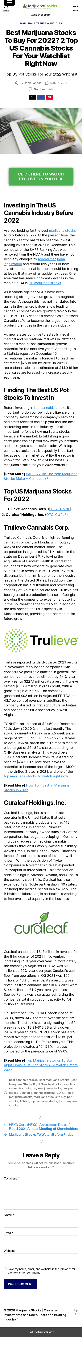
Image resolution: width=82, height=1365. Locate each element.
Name (9, 1215)
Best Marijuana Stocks (54, 1080)
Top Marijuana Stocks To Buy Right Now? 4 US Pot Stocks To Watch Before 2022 (41, 1065)
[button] (32, 97)
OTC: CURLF (56, 515)
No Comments (43, 89)
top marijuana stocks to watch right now (36, 776)
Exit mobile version (41, 1332)
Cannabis (25, 1092)
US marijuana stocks (45, 283)
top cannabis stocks (50, 408)
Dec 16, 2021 (58, 83)
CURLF (61, 1092)
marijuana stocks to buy (50, 1097)
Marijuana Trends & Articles (41, 23)
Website (9, 1251)
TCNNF (24, 1101)
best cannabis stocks (23, 1080)
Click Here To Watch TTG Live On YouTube (41, 176)
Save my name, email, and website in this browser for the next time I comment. (41, 1270)
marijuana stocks (62, 230)
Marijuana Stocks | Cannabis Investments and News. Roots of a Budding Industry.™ (35, 1314)
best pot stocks (58, 1084)
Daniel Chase (32, 83)
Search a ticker (41, 14)
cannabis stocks (44, 1092)
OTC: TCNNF (59, 509)
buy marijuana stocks (46, 1088)
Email (8, 1233)
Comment (12, 1178)
